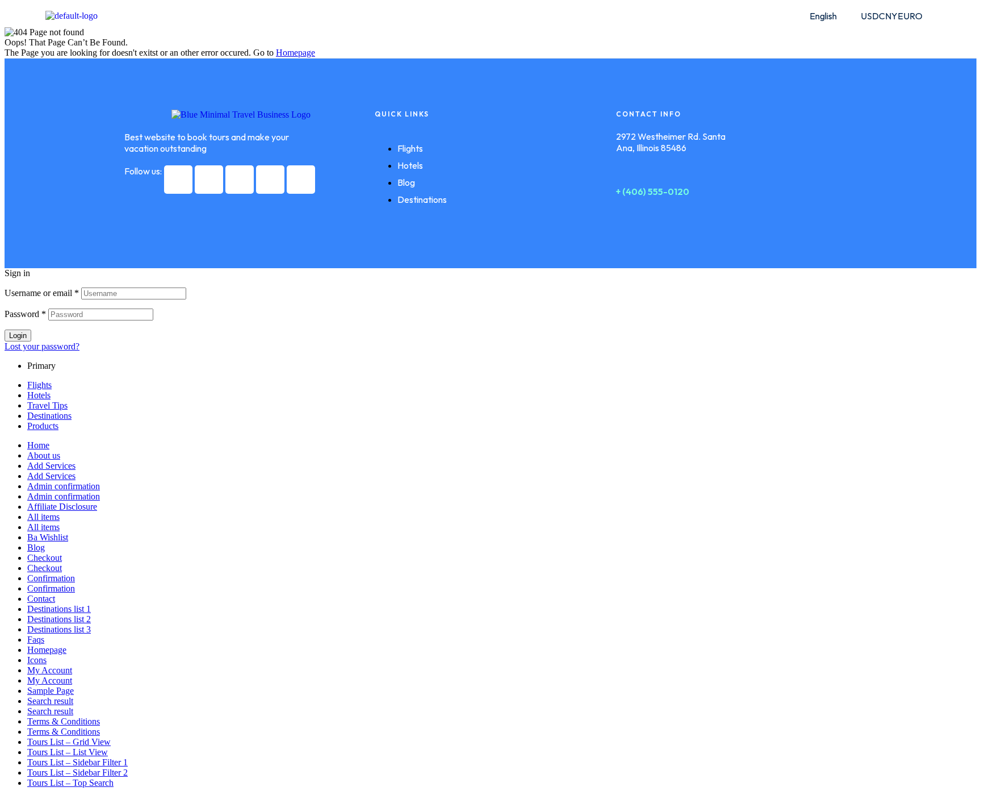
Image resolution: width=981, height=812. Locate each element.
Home (38, 445)
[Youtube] (301, 179)
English (823, 16)
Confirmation (51, 578)
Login (18, 335)
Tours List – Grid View (69, 742)
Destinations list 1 (59, 609)
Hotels (39, 395)
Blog (36, 547)
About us (43, 455)
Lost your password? (42, 346)
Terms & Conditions (63, 721)
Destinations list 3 (59, 629)
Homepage (46, 650)
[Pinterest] (270, 179)
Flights (39, 385)
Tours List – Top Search (70, 783)
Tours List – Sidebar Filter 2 (77, 772)
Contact (41, 598)
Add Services (51, 465)
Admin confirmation (63, 486)
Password (25, 314)
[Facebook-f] (178, 179)
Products (42, 426)
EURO (910, 16)
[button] (829, 16)
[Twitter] (209, 179)
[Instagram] (239, 179)
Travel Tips (47, 405)
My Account (49, 670)
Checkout (44, 558)
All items (43, 517)
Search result (50, 701)
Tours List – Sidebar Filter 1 (77, 762)
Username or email (42, 293)
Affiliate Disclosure (62, 506)
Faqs (35, 639)
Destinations (49, 415)
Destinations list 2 (59, 619)
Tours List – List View (67, 752)
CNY (888, 16)
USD (870, 16)
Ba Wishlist (47, 537)
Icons (37, 660)
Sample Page (50, 691)
